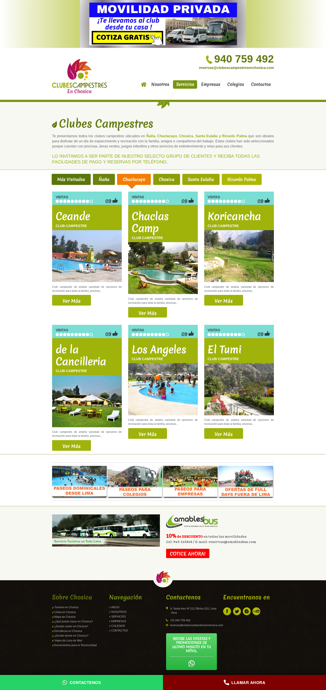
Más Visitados (71, 179)
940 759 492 (244, 59)
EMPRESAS (118, 621)
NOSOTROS (118, 612)
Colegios (235, 84)
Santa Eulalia (201, 179)
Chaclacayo (134, 179)
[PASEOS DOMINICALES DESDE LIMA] (80, 481)
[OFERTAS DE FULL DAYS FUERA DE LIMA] (245, 481)
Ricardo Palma (241, 179)
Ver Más (72, 301)
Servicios (185, 84)
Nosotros (160, 84)
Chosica (166, 179)
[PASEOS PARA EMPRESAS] (190, 481)
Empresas (210, 84)
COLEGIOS (118, 625)
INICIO (115, 607)
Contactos (261, 84)
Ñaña (104, 179)
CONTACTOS (119, 630)
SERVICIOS (118, 616)
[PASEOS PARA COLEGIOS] (135, 481)
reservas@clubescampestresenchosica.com (236, 68)
